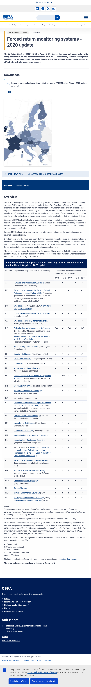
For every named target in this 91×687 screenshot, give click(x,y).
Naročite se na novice (13, 611)
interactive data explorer (67, 559)
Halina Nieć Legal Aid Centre (37, 453)
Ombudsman (19, 306)
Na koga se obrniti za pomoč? (16, 605)
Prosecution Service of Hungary (27, 390)
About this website (8, 660)
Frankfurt (36, 336)
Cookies (26, 660)
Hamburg (44, 336)
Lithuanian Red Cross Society (26, 416)
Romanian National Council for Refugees (31, 470)
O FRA (7, 598)
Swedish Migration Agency (25, 481)
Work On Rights (13, 25)
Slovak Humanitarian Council (26, 493)
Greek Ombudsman (22, 359)
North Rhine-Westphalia (23, 339)
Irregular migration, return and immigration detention (59, 25)
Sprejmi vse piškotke (19, 681)
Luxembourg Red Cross (23, 423)
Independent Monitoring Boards (27, 500)
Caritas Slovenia (20, 488)
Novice (7, 608)
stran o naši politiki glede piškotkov (42, 672)
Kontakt (5, 637)
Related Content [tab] (22, 186)
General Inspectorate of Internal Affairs (30, 460)
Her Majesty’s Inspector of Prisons (28, 497)
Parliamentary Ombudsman (25, 346)
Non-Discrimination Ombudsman (27, 368)
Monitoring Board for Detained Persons (30, 435)
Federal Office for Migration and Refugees (31, 328)
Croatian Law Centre (22, 386)
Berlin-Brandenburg (22, 336)
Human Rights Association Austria (28, 283)
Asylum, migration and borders (30, 25)
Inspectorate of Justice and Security (29, 440)
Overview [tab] (8, 186)
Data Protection (36, 660)
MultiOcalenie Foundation (24, 456)
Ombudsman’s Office (22, 430)
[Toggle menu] (86, 17)
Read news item (15, 174)
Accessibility (48, 660)
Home (4, 25)
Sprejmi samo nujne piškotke (44, 681)
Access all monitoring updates (47, 174)
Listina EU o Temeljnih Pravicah (17, 602)
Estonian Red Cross (22, 354)
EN (9, 92)
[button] (37, 8)
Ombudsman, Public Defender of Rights (30, 321)
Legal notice (17, 660)
